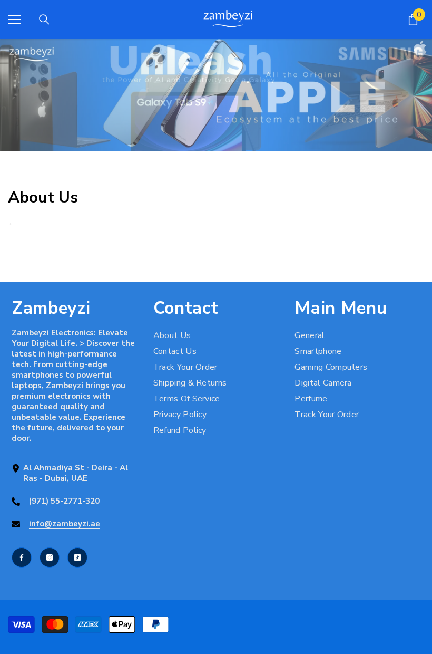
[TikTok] (77, 557)
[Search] (44, 19)
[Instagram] (50, 557)
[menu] (14, 19)
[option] (216, 95)
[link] (216, 95)
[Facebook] (22, 557)
